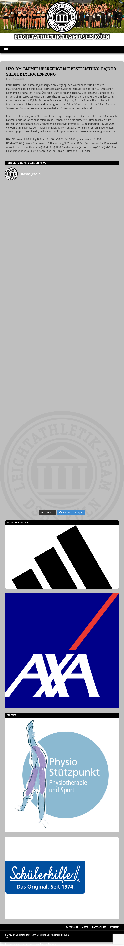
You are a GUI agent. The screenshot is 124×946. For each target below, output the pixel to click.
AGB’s (85, 927)
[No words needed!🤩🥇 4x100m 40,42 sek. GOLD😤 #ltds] (90, 459)
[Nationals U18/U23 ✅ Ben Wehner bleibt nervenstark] (90, 362)
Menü (13, 49)
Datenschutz (99, 927)
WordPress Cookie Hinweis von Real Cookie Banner (28, 944)
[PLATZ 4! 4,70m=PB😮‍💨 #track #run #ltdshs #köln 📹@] (33, 394)
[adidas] (62, 556)
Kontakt (114, 927)
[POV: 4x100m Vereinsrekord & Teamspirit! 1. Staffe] (33, 200)
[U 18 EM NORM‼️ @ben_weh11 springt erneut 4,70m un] (90, 491)
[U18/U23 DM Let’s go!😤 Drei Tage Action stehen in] (33, 491)
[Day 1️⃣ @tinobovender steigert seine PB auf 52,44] (90, 200)
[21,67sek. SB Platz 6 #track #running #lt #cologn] (33, 297)
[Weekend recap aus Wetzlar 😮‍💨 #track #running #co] (90, 265)
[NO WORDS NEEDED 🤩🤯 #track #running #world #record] (33, 265)
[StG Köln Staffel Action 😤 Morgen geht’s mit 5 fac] (33, 362)
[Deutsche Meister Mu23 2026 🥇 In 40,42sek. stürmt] (33, 459)
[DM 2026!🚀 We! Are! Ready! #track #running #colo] (33, 233)
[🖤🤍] (33, 426)
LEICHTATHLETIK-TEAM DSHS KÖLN (62, 37)
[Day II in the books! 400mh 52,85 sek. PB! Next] (90, 394)
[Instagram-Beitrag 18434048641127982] (33, 330)
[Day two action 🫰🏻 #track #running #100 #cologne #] (90, 297)
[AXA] (62, 650)
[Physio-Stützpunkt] (62, 775)
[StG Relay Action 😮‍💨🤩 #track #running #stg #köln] (90, 426)
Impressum (72, 927)
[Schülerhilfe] (45, 917)
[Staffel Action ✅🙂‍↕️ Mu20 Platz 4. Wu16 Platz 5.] (90, 330)
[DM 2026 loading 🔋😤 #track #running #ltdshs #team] (90, 233)
